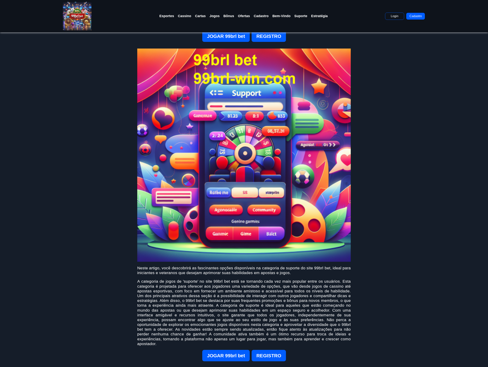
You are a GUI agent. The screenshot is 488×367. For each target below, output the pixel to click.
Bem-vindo (281, 16)
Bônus (228, 16)
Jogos (214, 16)
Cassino (184, 16)
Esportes (166, 16)
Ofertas (244, 16)
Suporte (300, 16)
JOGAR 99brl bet (226, 36)
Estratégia (319, 16)
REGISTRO (268, 36)
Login (394, 16)
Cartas (200, 16)
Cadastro (261, 16)
